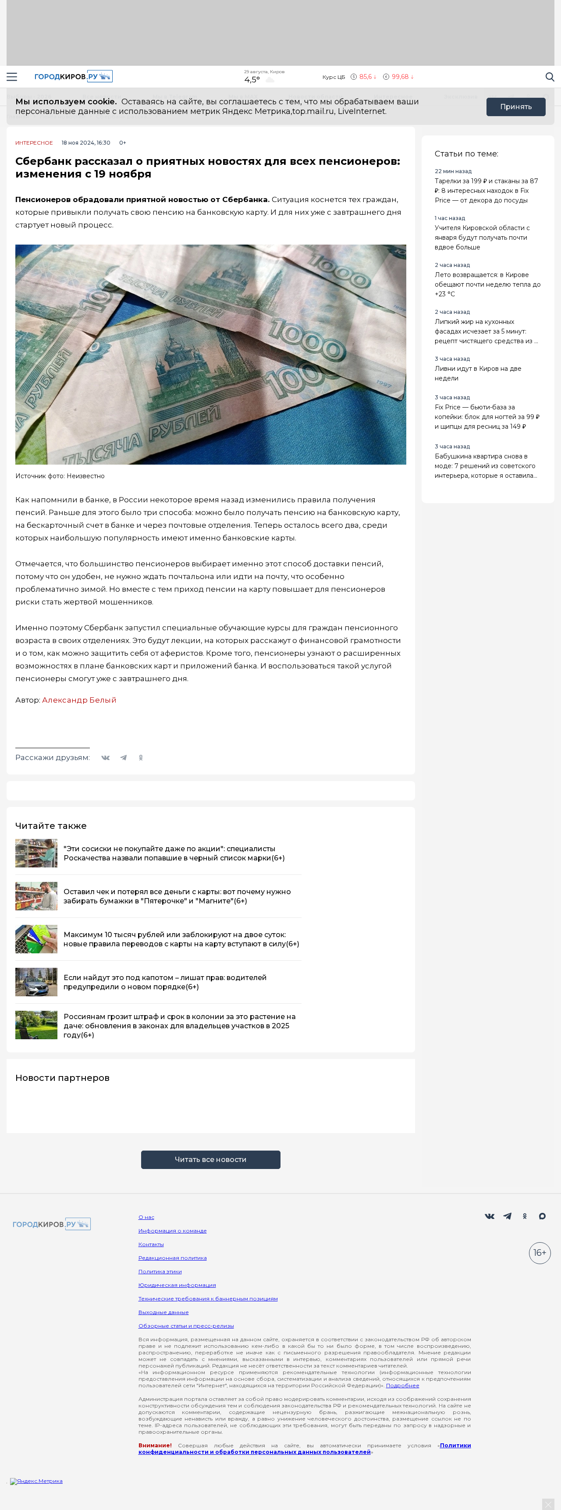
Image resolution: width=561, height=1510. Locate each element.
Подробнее (402, 1385)
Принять (516, 107)
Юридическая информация (177, 1285)
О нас (146, 1217)
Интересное (34, 143)
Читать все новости (211, 1159)
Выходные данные (163, 1312)
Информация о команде (172, 1230)
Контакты (151, 1244)
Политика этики (160, 1271)
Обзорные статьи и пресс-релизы (186, 1325)
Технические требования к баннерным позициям (208, 1298)
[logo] (50, 1224)
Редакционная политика (172, 1257)
